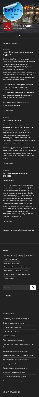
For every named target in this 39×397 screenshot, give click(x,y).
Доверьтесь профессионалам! (14, 372)
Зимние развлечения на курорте (14, 376)
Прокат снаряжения (23, 274)
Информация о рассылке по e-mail (15, 351)
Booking (20, 255)
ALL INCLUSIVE (9, 255)
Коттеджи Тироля (12, 120)
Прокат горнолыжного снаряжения (15, 368)
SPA (5, 259)
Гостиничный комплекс (12, 267)
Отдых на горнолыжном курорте (14, 381)
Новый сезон (8, 270)
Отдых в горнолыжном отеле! (13, 323)
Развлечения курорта (11, 331)
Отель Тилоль (23, 26)
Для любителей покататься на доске (16, 359)
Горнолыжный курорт (11, 263)
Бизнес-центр (14, 259)
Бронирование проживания (12, 327)
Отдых (26, 270)
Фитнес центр (9, 278)
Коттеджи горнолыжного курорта (15, 174)
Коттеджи (26, 267)
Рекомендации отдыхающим (13, 340)
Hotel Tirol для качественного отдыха (18, 53)
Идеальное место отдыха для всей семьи (18, 355)
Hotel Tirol (29, 255)
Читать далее (8, 110)
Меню (21, 36)
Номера (18, 270)
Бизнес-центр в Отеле (11, 364)
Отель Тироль (9, 274)
